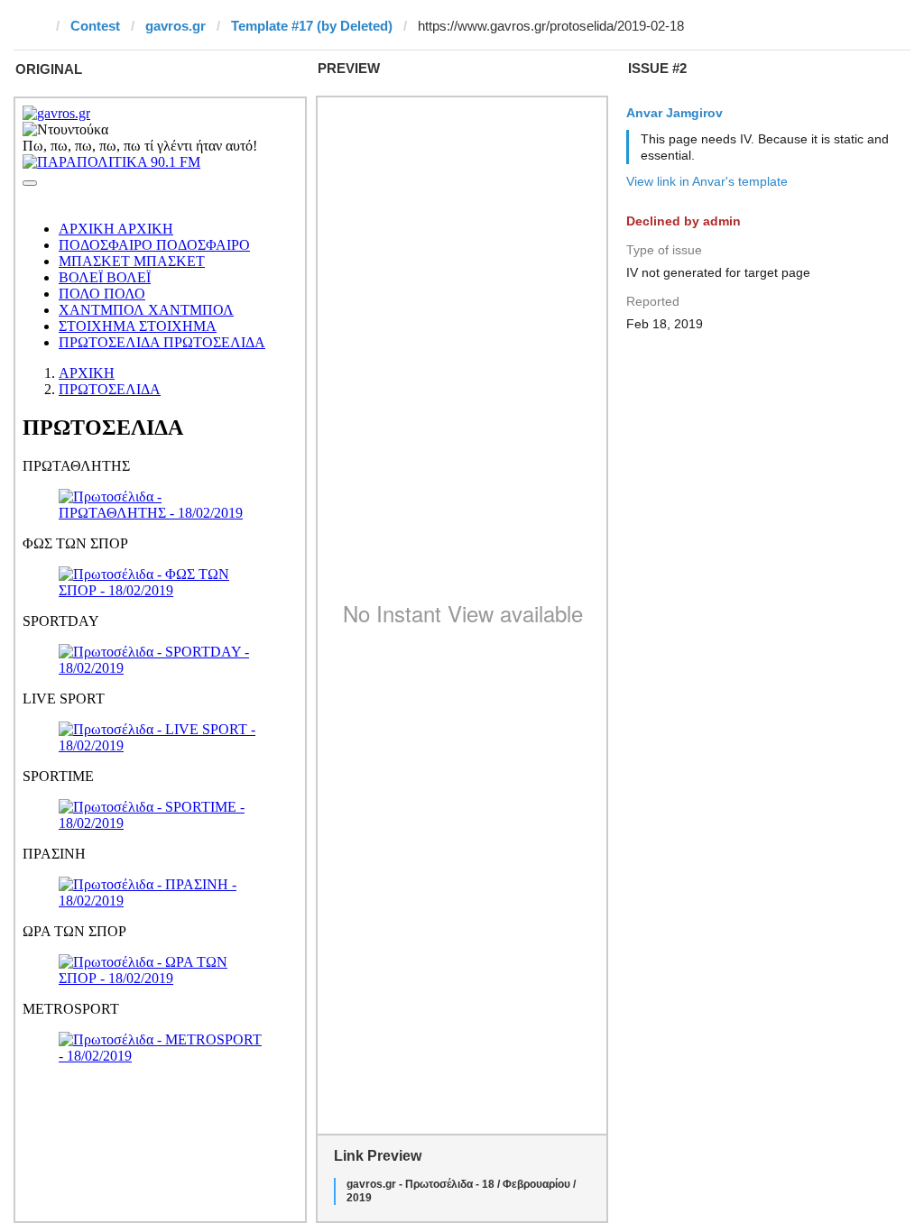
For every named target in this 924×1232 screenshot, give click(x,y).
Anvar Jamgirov (674, 113)
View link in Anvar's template (707, 181)
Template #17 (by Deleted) (312, 25)
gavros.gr (175, 25)
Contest (95, 25)
